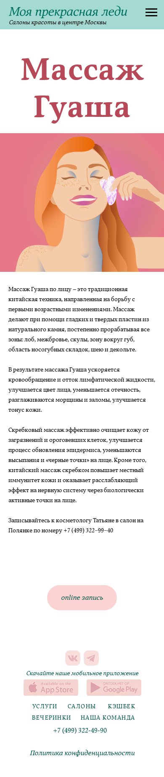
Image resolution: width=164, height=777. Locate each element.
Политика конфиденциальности (82, 753)
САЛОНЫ (82, 706)
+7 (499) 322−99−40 (88, 530)
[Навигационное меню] (151, 12)
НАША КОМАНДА (108, 718)
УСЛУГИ (45, 706)
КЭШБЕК (121, 706)
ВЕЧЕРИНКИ (51, 718)
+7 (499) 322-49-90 (80, 730)
